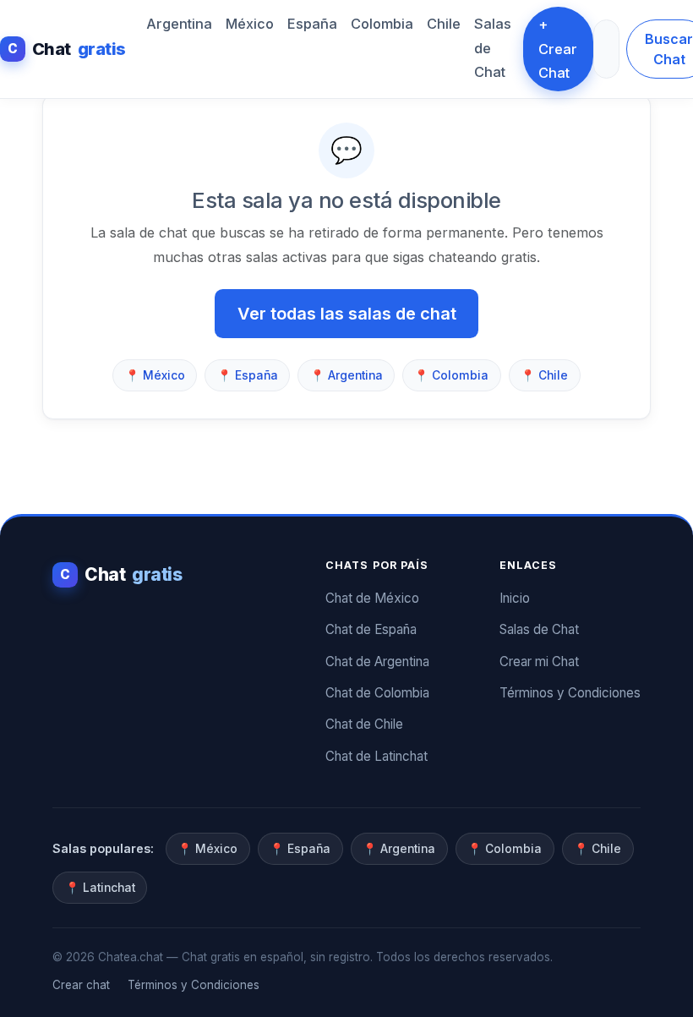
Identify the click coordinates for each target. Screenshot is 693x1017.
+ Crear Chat (557, 48)
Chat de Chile (364, 724)
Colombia (382, 23)
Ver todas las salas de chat (346, 313)
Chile (444, 23)
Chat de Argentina (377, 661)
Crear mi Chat (539, 661)
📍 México (155, 375)
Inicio (514, 598)
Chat (67, 49)
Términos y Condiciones (570, 693)
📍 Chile (544, 375)
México (250, 23)
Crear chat (81, 985)
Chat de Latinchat (376, 756)
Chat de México (372, 598)
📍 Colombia (451, 375)
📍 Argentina (346, 375)
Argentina (179, 23)
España (312, 23)
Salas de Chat (492, 47)
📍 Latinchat (100, 887)
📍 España (247, 375)
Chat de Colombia (377, 693)
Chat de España (371, 629)
